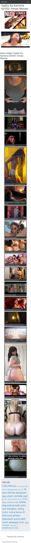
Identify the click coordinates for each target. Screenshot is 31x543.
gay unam (7, 496)
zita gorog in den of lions (14, 499)
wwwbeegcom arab (10, 528)
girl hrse (4, 499)
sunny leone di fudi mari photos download (13, 515)
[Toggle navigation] (28, 2)
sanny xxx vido (12, 502)
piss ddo (20, 489)
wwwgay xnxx (16, 522)
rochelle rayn (21, 496)
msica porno (12, 489)
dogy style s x (13, 525)
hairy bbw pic (9, 485)
